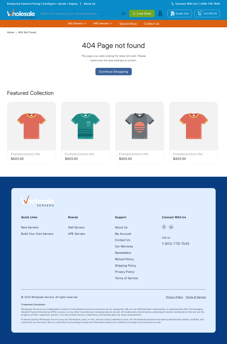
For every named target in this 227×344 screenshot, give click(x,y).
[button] (207, 13)
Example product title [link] (25, 154)
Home (10, 32)
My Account (123, 233)
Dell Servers (76, 227)
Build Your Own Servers (37, 233)
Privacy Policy (124, 271)
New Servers (29, 227)
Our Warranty (124, 246)
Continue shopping (113, 71)
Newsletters (123, 252)
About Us (89, 3)
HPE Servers (76, 233)
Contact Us (122, 240)
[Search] (123, 13)
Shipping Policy (125, 265)
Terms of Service (126, 278)
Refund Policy (124, 259)
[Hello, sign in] (160, 13)
